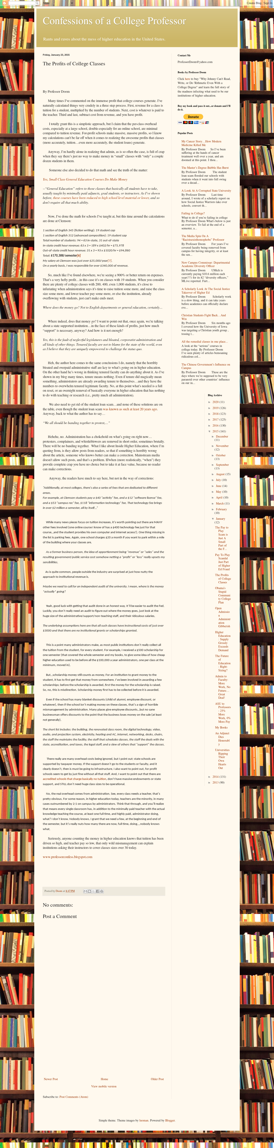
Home (104, 1079)
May (219, 492)
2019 (216, 408)
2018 (216, 414)
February (221, 509)
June (219, 486)
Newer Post (51, 1079)
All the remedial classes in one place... (205, 341)
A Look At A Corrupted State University (206, 190)
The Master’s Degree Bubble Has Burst (205, 168)
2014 (216, 777)
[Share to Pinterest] (102, 891)
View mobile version (103, 1086)
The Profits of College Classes (223, 578)
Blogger (170, 1120)
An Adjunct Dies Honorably (222, 738)
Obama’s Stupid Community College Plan (223, 595)
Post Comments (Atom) (74, 1097)
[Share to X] (93, 891)
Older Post (157, 1079)
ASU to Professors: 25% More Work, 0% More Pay (223, 713)
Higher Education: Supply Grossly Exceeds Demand (223, 641)
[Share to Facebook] (97, 891)
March (220, 503)
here (187, 79)
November (222, 446)
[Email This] (85, 891)
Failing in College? (193, 213)
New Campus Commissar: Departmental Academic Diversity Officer (206, 264)
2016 (216, 425)
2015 (216, 431)
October (221, 455)
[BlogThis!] (89, 891)
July (219, 480)
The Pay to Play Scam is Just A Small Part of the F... (221, 538)
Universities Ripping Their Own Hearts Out (222, 759)
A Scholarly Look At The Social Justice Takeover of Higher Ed (206, 290)
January (220, 519)
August (220, 474)
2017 (216, 419)
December (222, 436)
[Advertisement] (104, 1044)
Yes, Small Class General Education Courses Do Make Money (85, 179)
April (219, 497)
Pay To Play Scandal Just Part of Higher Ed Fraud (222, 562)
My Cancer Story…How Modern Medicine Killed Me (201, 143)
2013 (216, 782)
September (222, 465)
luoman (143, 1120)
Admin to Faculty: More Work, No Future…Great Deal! (222, 687)
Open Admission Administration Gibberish (223, 617)
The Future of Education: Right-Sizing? (223, 663)
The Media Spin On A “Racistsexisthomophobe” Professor (203, 238)
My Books (221, 727)
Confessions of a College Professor (114, 20)
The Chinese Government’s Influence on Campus (206, 366)
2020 (216, 402)
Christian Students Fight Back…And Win (204, 317)
